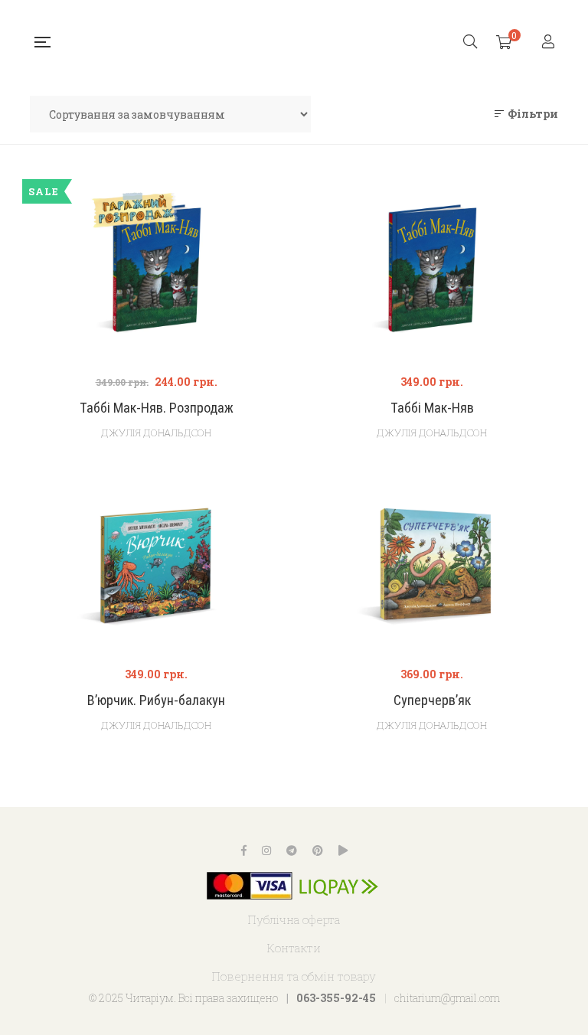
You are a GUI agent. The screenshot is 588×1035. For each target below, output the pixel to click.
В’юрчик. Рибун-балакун (156, 700)
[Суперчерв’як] (431, 563)
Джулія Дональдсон (156, 432)
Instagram (266, 850)
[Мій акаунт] (550, 42)
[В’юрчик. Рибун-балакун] (156, 563)
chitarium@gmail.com (447, 998)
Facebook (244, 850)
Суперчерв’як (432, 700)
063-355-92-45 (336, 998)
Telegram (291, 850)
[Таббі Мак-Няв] (431, 271)
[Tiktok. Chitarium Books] (343, 850)
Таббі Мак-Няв (432, 408)
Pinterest (317, 850)
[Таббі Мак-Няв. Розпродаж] (156, 306)
